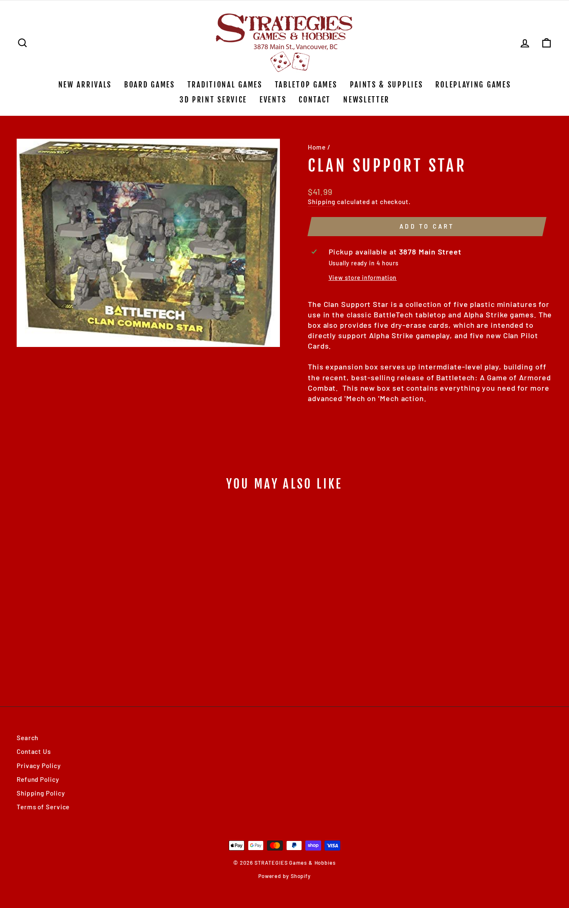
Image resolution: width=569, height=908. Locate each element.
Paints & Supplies (386, 84)
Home (317, 147)
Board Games (149, 84)
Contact (315, 99)
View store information (363, 277)
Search (27, 737)
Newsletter (366, 99)
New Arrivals (85, 84)
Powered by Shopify (284, 876)
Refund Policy (38, 779)
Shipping (321, 201)
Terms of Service (43, 807)
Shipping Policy (41, 793)
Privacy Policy (39, 765)
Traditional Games (224, 84)
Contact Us (34, 751)
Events (273, 99)
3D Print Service (213, 99)
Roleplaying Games (473, 84)
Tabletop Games (306, 84)
